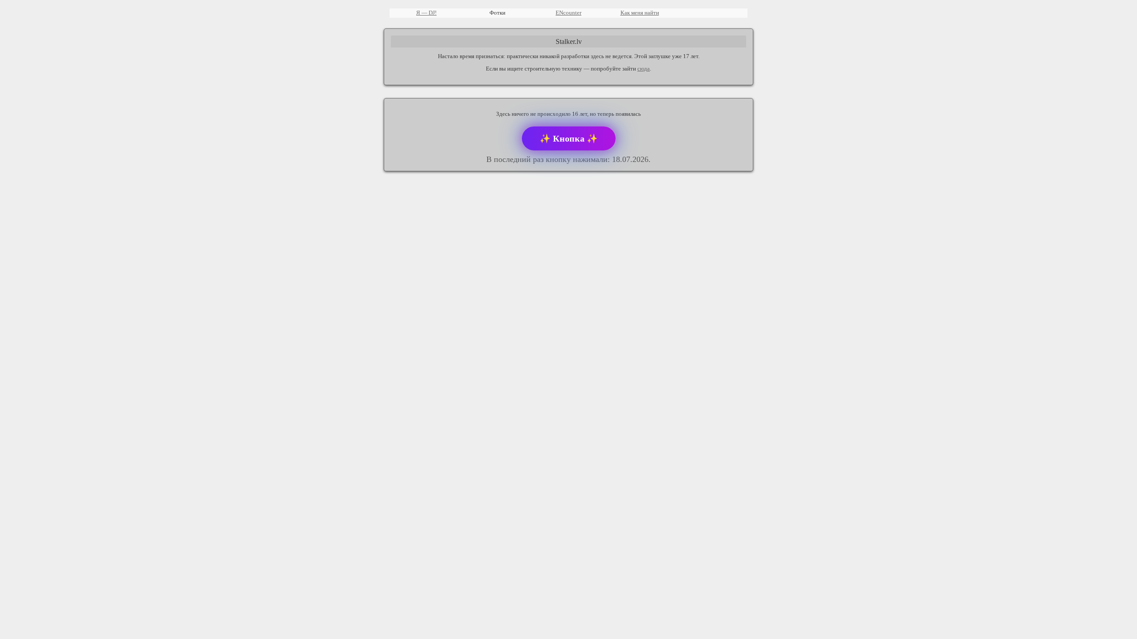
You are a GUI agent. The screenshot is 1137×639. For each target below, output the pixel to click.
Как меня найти (639, 13)
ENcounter (568, 13)
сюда (643, 69)
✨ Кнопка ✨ (569, 138)
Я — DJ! (426, 13)
